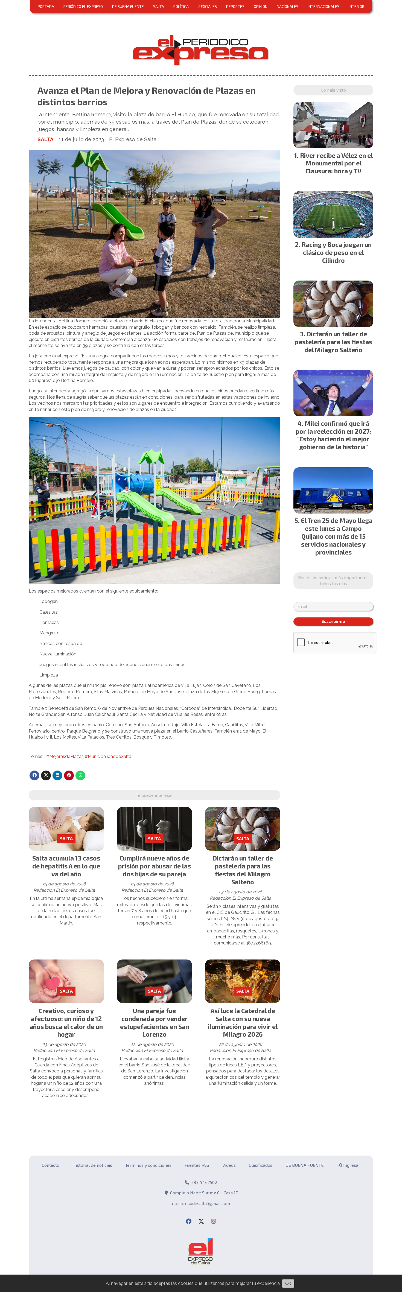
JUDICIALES (207, 6)
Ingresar (351, 1165)
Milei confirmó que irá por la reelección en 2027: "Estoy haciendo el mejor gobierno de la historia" (333, 435)
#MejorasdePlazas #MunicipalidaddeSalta (88, 756)
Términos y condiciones (148, 1165)
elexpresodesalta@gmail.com (201, 1203)
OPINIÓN (260, 6)
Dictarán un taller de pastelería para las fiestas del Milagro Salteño (242, 869)
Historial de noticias (92, 1165)
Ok (288, 1283)
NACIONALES (287, 6)
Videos (229, 1165)
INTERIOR (356, 6)
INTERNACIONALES (323, 6)
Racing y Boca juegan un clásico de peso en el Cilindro (337, 252)
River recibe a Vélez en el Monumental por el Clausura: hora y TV (336, 163)
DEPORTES (235, 6)
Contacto (50, 1165)
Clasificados (260, 1165)
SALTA (158, 6)
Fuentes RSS (197, 1165)
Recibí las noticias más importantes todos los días (333, 580)
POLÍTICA (181, 6)
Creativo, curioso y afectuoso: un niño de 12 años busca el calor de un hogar (66, 1022)
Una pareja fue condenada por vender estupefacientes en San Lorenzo (154, 1022)
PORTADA (46, 6)
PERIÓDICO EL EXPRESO (83, 6)
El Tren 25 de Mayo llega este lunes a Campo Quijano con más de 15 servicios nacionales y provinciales (336, 536)
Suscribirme (333, 621)
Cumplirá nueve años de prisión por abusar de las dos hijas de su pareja (154, 866)
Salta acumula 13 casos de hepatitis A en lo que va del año (66, 866)
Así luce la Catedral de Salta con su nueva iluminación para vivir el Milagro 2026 (243, 1022)
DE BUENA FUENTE (128, 6)
